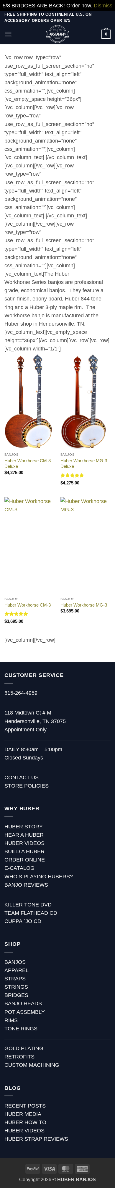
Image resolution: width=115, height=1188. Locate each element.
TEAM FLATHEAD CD (30, 913)
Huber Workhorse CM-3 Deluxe (27, 463)
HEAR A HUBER (24, 835)
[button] (8, 34)
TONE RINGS (20, 1029)
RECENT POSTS (25, 1106)
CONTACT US (21, 777)
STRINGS (16, 987)
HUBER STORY (23, 827)
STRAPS (15, 979)
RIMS (11, 1020)
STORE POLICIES (26, 786)
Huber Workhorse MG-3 (83, 604)
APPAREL (16, 970)
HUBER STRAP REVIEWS (36, 1139)
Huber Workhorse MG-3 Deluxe (83, 463)
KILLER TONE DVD (28, 905)
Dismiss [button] (103, 6)
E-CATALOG (19, 868)
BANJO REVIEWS (26, 885)
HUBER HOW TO (25, 1122)
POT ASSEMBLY (24, 1012)
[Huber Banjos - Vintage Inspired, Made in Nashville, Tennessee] (58, 34)
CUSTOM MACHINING (31, 1065)
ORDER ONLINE (24, 860)
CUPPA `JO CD (22, 921)
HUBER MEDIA (22, 1114)
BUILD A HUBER (24, 851)
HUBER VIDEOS (24, 843)
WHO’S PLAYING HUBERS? (38, 877)
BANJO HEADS (23, 1003)
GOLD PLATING (23, 1048)
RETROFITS (19, 1057)
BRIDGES (16, 995)
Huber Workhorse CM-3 (27, 604)
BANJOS (15, 962)
